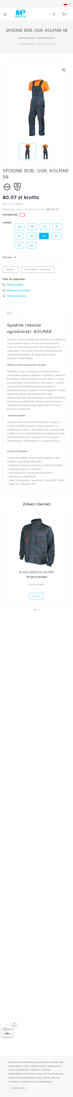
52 (57, 226)
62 (19, 245)
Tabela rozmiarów (17, 295)
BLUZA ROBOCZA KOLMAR (36, 572)
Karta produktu (15, 284)
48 (32, 226)
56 (31, 236)
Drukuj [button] (10, 269)
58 (44, 236)
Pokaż (36, 596)
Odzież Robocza (45, 37)
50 (44, 226)
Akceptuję (18, 1088)
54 (19, 236)
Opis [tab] (9, 313)
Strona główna (26, 37)
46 (19, 226)
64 (31, 245)
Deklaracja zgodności (18, 289)
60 (56, 236)
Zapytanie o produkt (37, 269)
